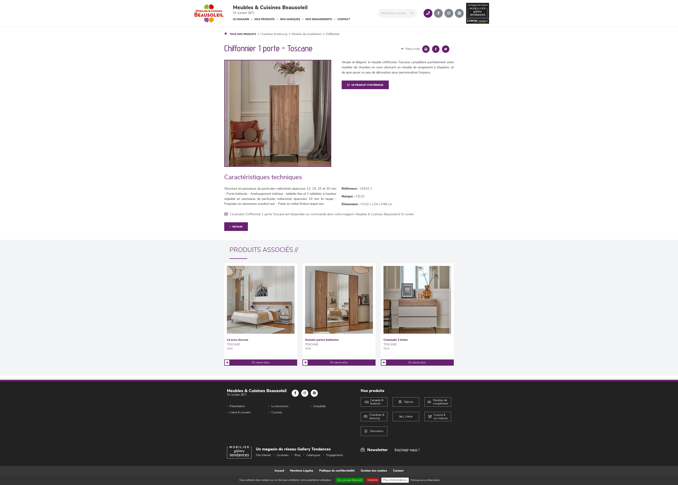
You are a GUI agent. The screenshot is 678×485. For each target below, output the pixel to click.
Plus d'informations (395, 480)
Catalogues (313, 455)
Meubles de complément (307, 34)
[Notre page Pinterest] (459, 13)
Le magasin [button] (241, 19)
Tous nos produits (243, 34)
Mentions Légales (301, 470)
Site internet (263, 455)
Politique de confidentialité (337, 470)
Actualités (319, 406)
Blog (297, 455)
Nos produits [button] (264, 19)
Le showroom (279, 406)
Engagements (334, 455)
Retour (237, 227)
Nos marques (290, 19)
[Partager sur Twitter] (445, 49)
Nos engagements (318, 19)
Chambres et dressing (273, 34)
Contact (343, 19)
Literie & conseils (240, 412)
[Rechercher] (413, 13)
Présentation (237, 406)
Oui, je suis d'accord (349, 480)
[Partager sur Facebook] (435, 49)
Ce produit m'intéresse (367, 85)
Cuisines (276, 412)
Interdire (373, 480)
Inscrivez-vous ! (407, 449)
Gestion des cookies (374, 470)
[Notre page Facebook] (438, 13)
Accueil (279, 470)
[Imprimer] (426, 49)
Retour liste (413, 48)
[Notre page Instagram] (448, 13)
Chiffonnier (333, 34)
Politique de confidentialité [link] (425, 480)
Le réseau (283, 455)
